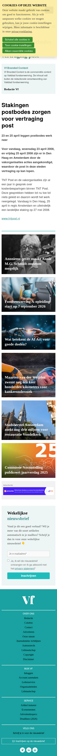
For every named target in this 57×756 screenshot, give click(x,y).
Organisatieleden (28, 686)
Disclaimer (28, 659)
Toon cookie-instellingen (18, 45)
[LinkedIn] (28, 750)
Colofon (28, 622)
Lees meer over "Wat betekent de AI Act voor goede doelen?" (28, 332)
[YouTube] (35, 750)
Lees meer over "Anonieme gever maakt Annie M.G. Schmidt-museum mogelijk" (28, 254)
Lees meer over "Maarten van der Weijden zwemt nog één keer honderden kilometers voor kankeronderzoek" (28, 375)
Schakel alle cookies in (17, 39)
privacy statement (25, 568)
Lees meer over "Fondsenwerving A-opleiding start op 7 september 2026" (28, 294)
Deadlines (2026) (28, 718)
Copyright (28, 654)
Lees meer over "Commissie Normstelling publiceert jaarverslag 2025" (28, 460)
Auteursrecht (28, 645)
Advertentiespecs (28, 714)
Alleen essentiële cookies (19, 50)
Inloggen (28, 673)
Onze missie (28, 636)
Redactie (28, 618)
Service (28, 700)
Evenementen (28, 709)
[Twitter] (22, 750)
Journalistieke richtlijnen (28, 641)
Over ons (28, 613)
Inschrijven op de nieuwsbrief (30, 741)
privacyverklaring (22, 31)
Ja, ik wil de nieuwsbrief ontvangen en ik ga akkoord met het (29, 564)
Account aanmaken (28, 677)
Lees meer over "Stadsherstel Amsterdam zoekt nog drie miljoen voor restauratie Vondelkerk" (28, 420)
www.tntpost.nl (11, 218)
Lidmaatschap (28, 650)
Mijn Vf (28, 668)
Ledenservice (28, 682)
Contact (28, 627)
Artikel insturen (28, 705)
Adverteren (28, 632)
